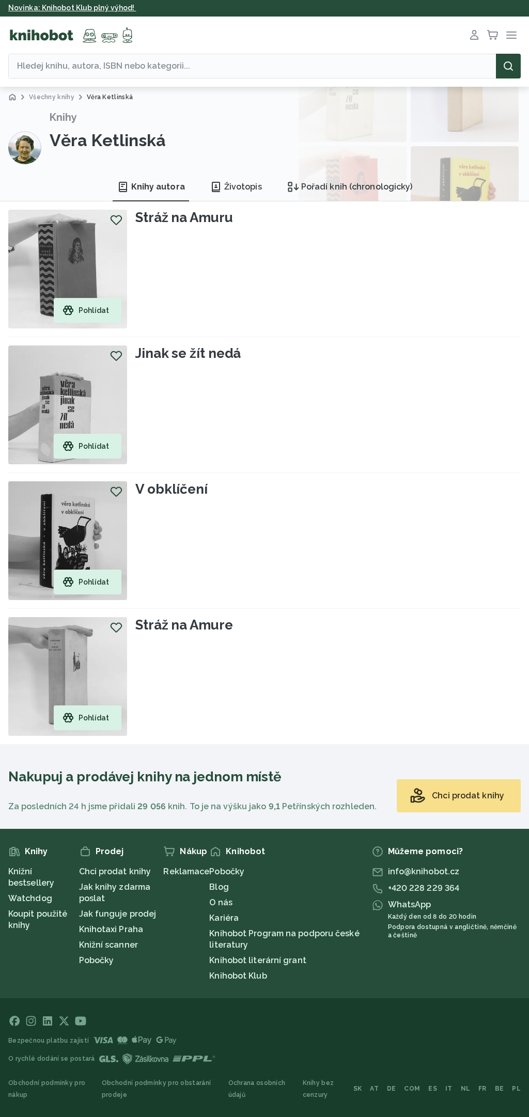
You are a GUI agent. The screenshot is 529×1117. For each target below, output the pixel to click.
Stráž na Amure (184, 625)
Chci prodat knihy (115, 871)
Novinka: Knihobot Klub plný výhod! (72, 8)
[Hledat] (508, 66)
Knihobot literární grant (257, 960)
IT (449, 1088)
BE (499, 1088)
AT (374, 1088)
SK (357, 1088)
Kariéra (224, 918)
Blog (218, 887)
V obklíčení (171, 489)
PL (516, 1088)
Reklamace (186, 871)
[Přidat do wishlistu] (116, 220)
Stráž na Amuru (184, 217)
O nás (220, 902)
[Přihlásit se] (474, 35)
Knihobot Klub (238, 976)
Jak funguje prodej (118, 914)
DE (391, 1088)
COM (412, 1088)
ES (432, 1088)
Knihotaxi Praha (111, 929)
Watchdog (30, 898)
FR (482, 1088)
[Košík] (493, 35)
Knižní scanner (108, 945)
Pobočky (96, 960)
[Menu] (511, 35)
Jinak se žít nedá (188, 353)
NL (466, 1088)
